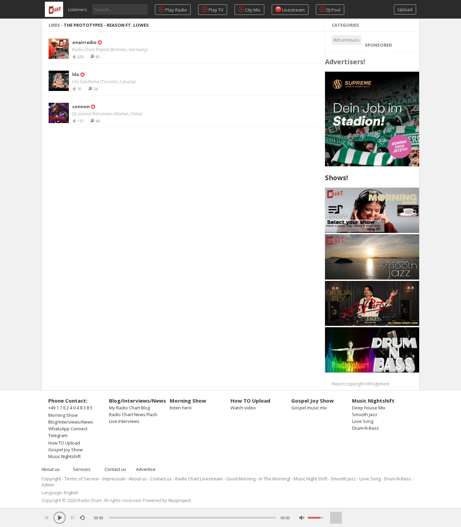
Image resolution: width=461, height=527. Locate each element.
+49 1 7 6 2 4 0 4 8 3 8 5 (70, 408)
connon (81, 106)
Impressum (113, 479)
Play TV (215, 10)
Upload (405, 9)
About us (51, 469)
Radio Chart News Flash (133, 414)
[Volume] (315, 518)
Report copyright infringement (360, 384)
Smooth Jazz (364, 414)
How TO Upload (64, 443)
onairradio (84, 42)
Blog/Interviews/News (70, 422)
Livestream (293, 10)
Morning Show (63, 415)
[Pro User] (99, 42)
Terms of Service (81, 479)
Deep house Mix (368, 408)
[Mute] (301, 518)
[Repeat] (82, 518)
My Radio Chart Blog (129, 408)
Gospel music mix (309, 408)
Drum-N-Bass (365, 428)
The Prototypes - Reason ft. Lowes (106, 25)
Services (81, 469)
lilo (75, 74)
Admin (48, 485)
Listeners (77, 9)
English (71, 492)
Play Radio (175, 10)
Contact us (115, 469)
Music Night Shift (310, 479)
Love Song (362, 421)
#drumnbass (346, 40)
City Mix (252, 10)
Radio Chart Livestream (199, 479)
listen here (181, 408)
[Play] (59, 518)
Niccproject (179, 500)
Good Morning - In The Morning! (258, 479)
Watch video (243, 408)
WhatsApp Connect (67, 429)
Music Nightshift (64, 456)
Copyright (51, 479)
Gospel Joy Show (65, 450)
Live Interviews (124, 421)
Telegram (57, 435)
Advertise (146, 469)
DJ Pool (333, 10)
